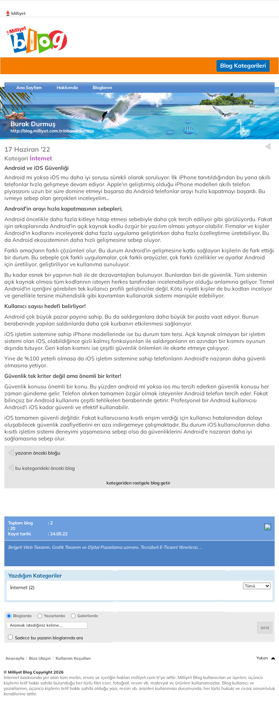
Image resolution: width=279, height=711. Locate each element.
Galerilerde (87, 616)
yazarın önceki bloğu (37, 453)
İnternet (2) (22, 587)
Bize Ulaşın (40, 658)
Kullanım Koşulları (73, 658)
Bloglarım (102, 87)
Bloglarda (22, 616)
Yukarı (262, 657)
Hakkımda (67, 87)
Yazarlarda (54, 616)
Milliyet (18, 13)
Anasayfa (14, 658)
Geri (268, 146)
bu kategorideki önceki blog (45, 468)
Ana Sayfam (29, 87)
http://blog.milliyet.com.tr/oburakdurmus (52, 130)
